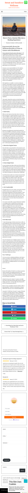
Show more (20, 371)
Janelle (20, 42)
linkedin (15, 309)
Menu (25, 11)
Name (4, 429)
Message (5, 442)
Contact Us (6, 460)
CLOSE (25, 481)
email (15, 315)
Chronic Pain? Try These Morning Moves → (14, 331)
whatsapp (15, 318)
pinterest (15, 312)
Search (5, 467)
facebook (15, 306)
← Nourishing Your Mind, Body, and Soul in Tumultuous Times (14, 326)
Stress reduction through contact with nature (11, 53)
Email (5, 436)
